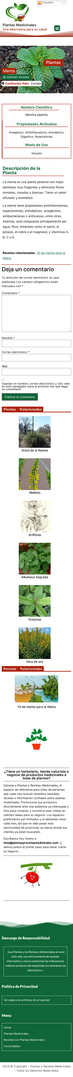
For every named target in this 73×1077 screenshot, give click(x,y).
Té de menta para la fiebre (36, 707)
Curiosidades (12, 1046)
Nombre (8, 338)
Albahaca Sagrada (34, 577)
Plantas (53, 62)
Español (47, 2)
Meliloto (34, 492)
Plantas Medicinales (16, 1033)
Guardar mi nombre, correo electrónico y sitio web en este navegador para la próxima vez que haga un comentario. (36, 386)
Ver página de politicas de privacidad (27, 1000)
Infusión (37, 153)
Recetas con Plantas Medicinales (24, 1039)
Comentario (11, 293)
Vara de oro (34, 661)
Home (7, 1027)
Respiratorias (44, 136)
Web (5, 366)
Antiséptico (56, 132)
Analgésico (16, 132)
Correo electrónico (15, 352)
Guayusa (34, 619)
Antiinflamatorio (36, 132)
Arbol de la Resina (35, 450)
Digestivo (27, 136)
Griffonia (35, 535)
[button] (57, 28)
